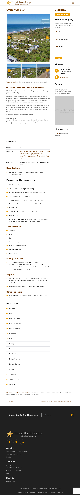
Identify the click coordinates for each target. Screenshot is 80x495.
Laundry (41, 151)
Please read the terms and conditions (18, 393)
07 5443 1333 (64, 77)
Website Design (44, 492)
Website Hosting (57, 492)
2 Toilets (23, 151)
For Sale (9, 457)
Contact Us (10, 481)
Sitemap (33, 492)
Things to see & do (13, 454)
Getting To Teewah (13, 470)
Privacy (26, 492)
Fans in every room (32, 151)
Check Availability (62, 14)
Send (58, 58)
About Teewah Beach (14, 468)
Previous (9, 37)
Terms (19, 492)
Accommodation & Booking (16, 451)
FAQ (8, 473)
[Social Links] (9, 442)
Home (8, 465)
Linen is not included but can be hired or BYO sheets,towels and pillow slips (35, 153)
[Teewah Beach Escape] (22, 2)
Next (47, 37)
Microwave (42, 155)
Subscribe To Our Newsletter (24, 415)
